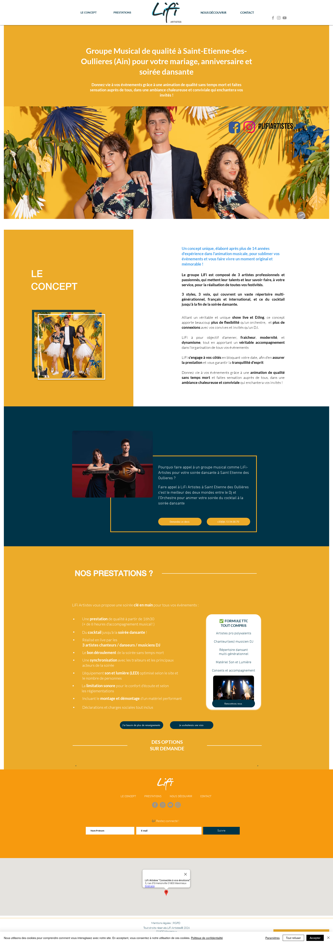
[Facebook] (273, 17)
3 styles (188, 294)
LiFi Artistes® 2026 (178, 927)
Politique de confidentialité (207, 938)
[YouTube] (284, 17)
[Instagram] (278, 17)
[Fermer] (328, 938)
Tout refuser (293, 938)
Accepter (315, 938)
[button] (89, 540)
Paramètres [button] (272, 938)
